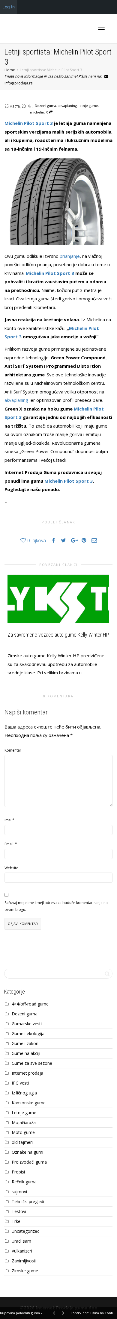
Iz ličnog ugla (24, 1093)
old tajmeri (22, 1142)
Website (11, 867)
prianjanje (70, 256)
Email (9, 843)
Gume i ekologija (28, 1033)
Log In (8, 6)
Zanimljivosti (24, 1261)
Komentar (12, 750)
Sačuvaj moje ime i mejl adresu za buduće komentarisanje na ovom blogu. (56, 906)
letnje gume (88, 105)
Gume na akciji (26, 1053)
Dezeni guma (45, 105)
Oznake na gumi (27, 1152)
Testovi (19, 1211)
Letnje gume (24, 1112)
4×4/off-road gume (30, 1004)
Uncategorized (26, 1231)
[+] (58, 599)
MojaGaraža (24, 1122)
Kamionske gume (29, 1103)
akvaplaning (67, 105)
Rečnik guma (24, 1182)
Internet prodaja (27, 1073)
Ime (7, 820)
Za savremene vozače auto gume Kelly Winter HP (58, 635)
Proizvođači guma (29, 1162)
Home (9, 69)
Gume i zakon (25, 1043)
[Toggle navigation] (101, 28)
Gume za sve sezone (32, 1063)
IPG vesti (20, 1083)
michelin (37, 112)
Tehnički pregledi (28, 1201)
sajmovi (19, 1191)
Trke (16, 1221)
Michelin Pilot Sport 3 (28, 123)
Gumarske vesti (27, 1023)
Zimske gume (25, 1270)
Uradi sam (21, 1241)
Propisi (18, 1172)
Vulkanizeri (22, 1251)
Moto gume (23, 1132)
